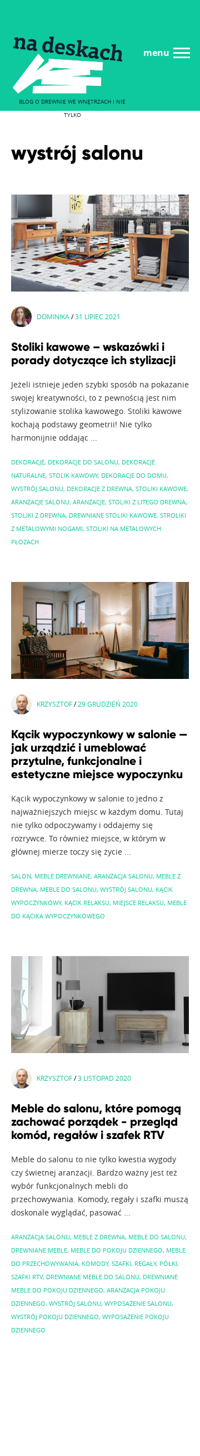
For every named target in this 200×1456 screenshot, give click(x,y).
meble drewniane (62, 876)
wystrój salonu (37, 488)
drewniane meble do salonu (92, 1277)
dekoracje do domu (134, 475)
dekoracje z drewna (99, 488)
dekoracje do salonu (83, 462)
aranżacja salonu (123, 876)
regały (145, 1263)
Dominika (53, 316)
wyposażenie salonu (138, 1303)
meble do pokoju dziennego (117, 1250)
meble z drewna (99, 1237)
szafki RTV (27, 1277)
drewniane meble (39, 1250)
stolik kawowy (73, 475)
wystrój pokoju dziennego (55, 1316)
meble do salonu (68, 889)
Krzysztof (54, 703)
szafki (121, 1263)
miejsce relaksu (138, 902)
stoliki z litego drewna (147, 502)
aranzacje (89, 502)
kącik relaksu (86, 902)
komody (95, 1263)
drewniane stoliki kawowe (113, 515)
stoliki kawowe (161, 488)
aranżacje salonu (40, 502)
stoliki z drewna (38, 515)
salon (21, 876)
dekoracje (27, 462)
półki (168, 1263)
